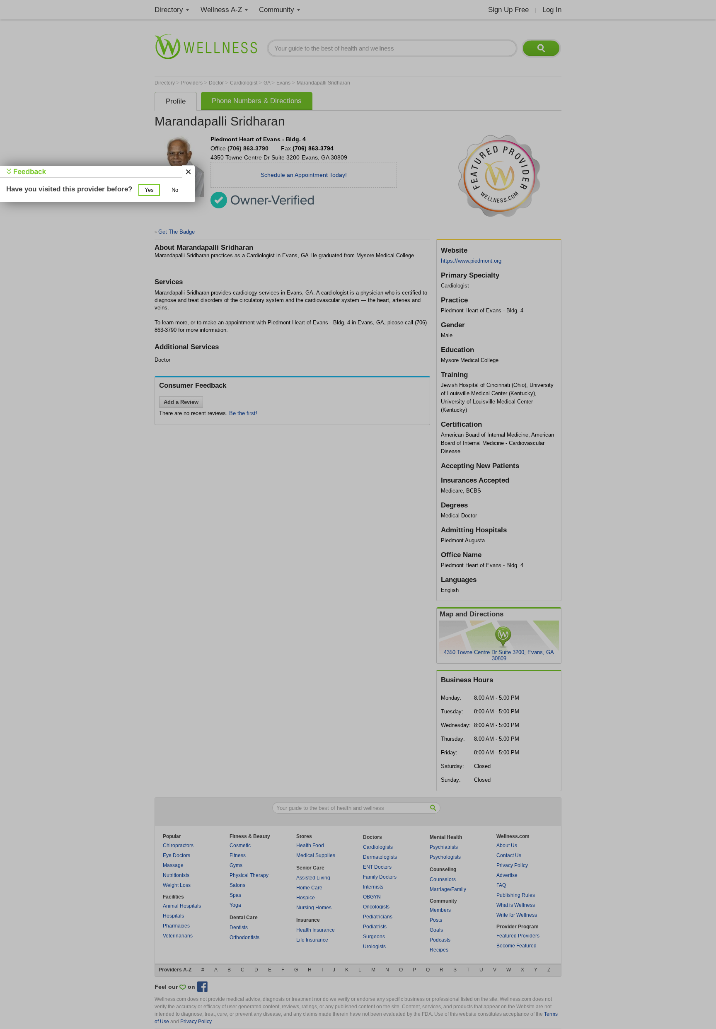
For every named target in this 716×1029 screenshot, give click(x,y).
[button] (149, 190)
